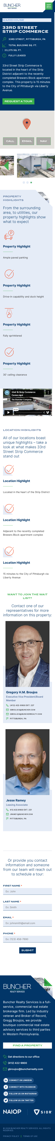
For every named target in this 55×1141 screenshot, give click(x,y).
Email (28, 142)
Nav (45, 142)
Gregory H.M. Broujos (21, 692)
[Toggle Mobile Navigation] (49, 6)
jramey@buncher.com (21, 814)
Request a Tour (18, 101)
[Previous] (6, 165)
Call (11, 142)
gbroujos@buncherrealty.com (26, 714)
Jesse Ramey (16, 800)
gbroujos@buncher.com (22, 710)
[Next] (48, 165)
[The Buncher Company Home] (12, 6)
